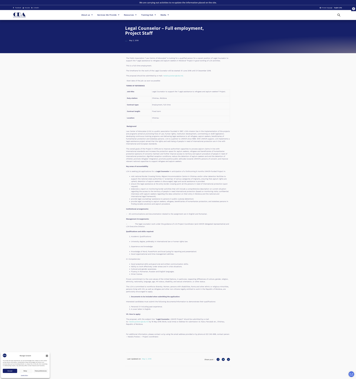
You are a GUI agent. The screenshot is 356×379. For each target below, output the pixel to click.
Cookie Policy (24, 375)
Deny (25, 371)
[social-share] (218, 359)
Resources (129, 15)
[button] (353, 8)
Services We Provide (107, 15)
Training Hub (147, 15)
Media (163, 15)
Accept (10, 371)
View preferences (41, 371)
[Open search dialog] (338, 15)
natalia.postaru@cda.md (173, 76)
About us (85, 15)
